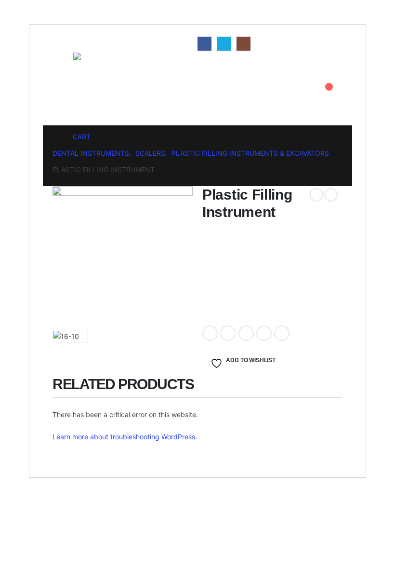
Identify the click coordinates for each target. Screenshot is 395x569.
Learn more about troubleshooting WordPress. (125, 437)
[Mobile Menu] (59, 64)
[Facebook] (204, 44)
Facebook (210, 333)
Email (282, 333)
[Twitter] (224, 44)
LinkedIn (246, 333)
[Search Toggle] (314, 89)
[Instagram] (243, 44)
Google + (264, 333)
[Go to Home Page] (56, 137)
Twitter (228, 333)
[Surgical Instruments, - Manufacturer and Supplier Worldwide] (100, 89)
